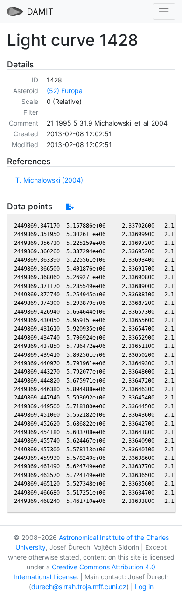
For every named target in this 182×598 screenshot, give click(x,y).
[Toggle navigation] (164, 11)
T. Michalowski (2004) (49, 180)
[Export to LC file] (69, 207)
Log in (144, 587)
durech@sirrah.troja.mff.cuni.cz (78, 587)
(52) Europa (65, 91)
